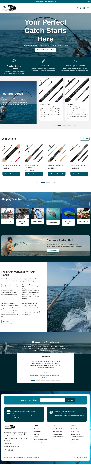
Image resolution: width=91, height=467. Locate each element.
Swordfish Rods (22, 222)
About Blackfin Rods (58, 429)
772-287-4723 (8, 443)
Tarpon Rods (37, 221)
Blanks (36, 436)
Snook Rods (83, 221)
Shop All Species (82, 204)
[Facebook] (5, 450)
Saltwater (37, 429)
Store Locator (75, 431)
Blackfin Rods (83, 457)
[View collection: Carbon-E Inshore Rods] (77, 90)
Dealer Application (76, 434)
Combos (36, 434)
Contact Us (74, 429)
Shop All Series (7, 111)
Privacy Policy (8, 457)
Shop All (85, 139)
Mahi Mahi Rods (68, 222)
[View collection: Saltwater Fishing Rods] (51, 90)
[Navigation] (88, 8)
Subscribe (70, 400)
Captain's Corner (57, 434)
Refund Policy (75, 439)
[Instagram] (9, 450)
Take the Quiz (53, 250)
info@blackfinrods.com (18, 417)
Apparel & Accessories (40, 439)
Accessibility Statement (32, 457)
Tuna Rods (7, 221)
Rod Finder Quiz (38, 442)
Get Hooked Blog (57, 431)
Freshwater (37, 431)
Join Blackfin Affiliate (58, 436)
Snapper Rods (53, 222)
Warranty (73, 442)
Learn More (6, 321)
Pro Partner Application (77, 436)
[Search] (80, 8)
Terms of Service (19, 457)
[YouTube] (12, 450)
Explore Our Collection (45, 50)
